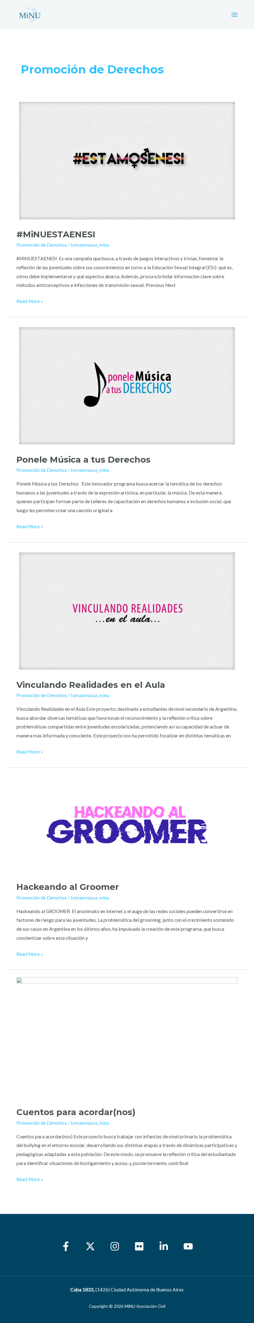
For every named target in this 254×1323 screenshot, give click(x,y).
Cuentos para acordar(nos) (75, 1112)
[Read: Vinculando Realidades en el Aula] (127, 610)
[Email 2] (188, 1246)
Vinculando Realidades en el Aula (90, 685)
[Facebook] (65, 1246)
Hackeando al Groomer (67, 887)
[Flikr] (139, 1246)
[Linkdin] (163, 1246)
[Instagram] (114, 1246)
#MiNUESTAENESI (55, 234)
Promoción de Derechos (41, 245)
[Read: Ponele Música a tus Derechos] (127, 385)
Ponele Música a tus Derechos (84, 460)
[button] (234, 15)
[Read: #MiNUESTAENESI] (127, 160)
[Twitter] (90, 1246)
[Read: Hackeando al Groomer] (127, 824)
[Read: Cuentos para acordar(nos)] (127, 1038)
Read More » (29, 300)
